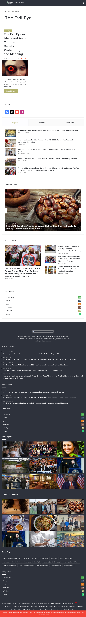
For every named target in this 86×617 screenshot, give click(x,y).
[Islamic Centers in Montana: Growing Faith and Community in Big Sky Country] (50, 249)
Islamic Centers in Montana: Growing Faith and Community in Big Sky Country (69, 249)
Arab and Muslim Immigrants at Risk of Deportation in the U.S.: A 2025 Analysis (69, 259)
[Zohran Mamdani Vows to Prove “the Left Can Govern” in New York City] (70, 465)
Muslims (19, 562)
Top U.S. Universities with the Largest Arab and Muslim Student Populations (47, 159)
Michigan (54, 558)
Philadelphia (58, 562)
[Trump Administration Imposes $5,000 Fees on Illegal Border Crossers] (15, 481)
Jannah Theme (7, 612)
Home (8, 11)
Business (9, 307)
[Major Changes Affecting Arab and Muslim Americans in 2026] (70, 523)
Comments (70, 123)
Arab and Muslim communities (11, 558)
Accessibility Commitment (67, 610)
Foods (8, 300)
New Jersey (27, 562)
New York (37, 562)
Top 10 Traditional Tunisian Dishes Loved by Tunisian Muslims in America (68, 269)
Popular (15, 123)
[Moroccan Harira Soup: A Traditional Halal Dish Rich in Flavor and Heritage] (15, 523)
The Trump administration (26, 565)
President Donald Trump (71, 562)
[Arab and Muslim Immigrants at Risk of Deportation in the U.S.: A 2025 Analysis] (50, 259)
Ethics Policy (27, 610)
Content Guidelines (51, 610)
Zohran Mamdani (69, 565)
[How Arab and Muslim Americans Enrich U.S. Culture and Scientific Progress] (43, 449)
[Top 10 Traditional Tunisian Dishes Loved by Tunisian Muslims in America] (50, 270)
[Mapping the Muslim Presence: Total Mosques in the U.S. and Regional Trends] (10, 133)
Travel (8, 314)
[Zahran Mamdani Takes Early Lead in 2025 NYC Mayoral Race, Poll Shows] (43, 465)
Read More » (10, 91)
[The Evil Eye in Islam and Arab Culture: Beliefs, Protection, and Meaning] (15, 68)
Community (10, 297)
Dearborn (34, 558)
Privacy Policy (24, 606)
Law (7, 304)
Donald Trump (44, 558)
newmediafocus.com (40, 603)
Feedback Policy (16, 610)
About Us (16, 606)
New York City (47, 562)
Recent (41, 123)
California (26, 558)
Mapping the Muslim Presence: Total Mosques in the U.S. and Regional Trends (48, 131)
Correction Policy (38, 610)
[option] (43, 210)
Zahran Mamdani (56, 565)
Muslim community (8, 562)
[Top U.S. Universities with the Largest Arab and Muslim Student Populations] (10, 162)
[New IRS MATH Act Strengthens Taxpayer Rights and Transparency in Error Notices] (43, 539)
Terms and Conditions (38, 606)
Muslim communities (66, 558)
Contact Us (7, 606)
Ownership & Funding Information (72, 606)
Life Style (8, 31)
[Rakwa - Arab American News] (17, 2)
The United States (42, 565)
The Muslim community (9, 565)
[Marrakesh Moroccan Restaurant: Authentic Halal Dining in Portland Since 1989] (43, 481)
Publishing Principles (53, 606)
